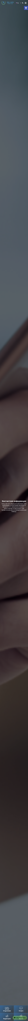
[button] (26, 8)
